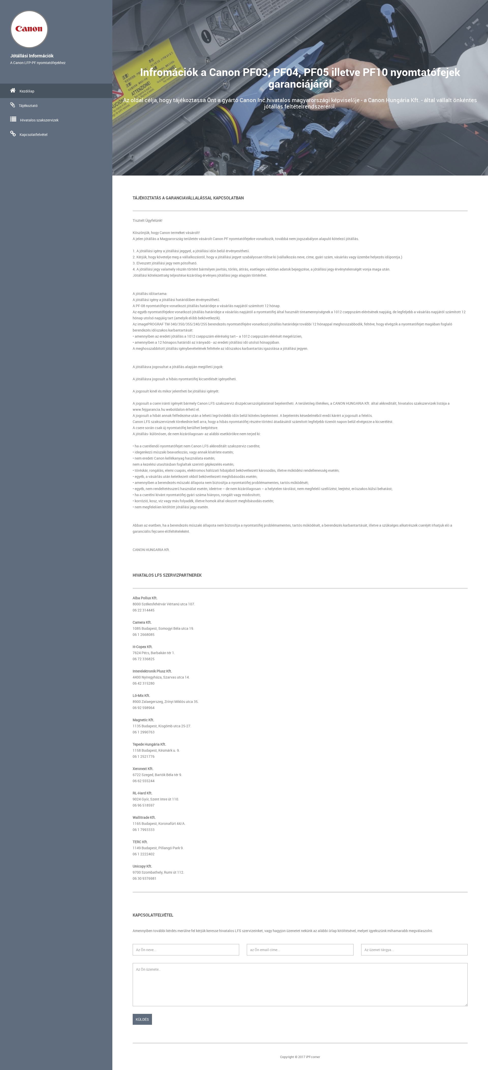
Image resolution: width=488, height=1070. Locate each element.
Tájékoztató (28, 105)
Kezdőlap (27, 91)
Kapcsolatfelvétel (34, 134)
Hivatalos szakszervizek (39, 120)
